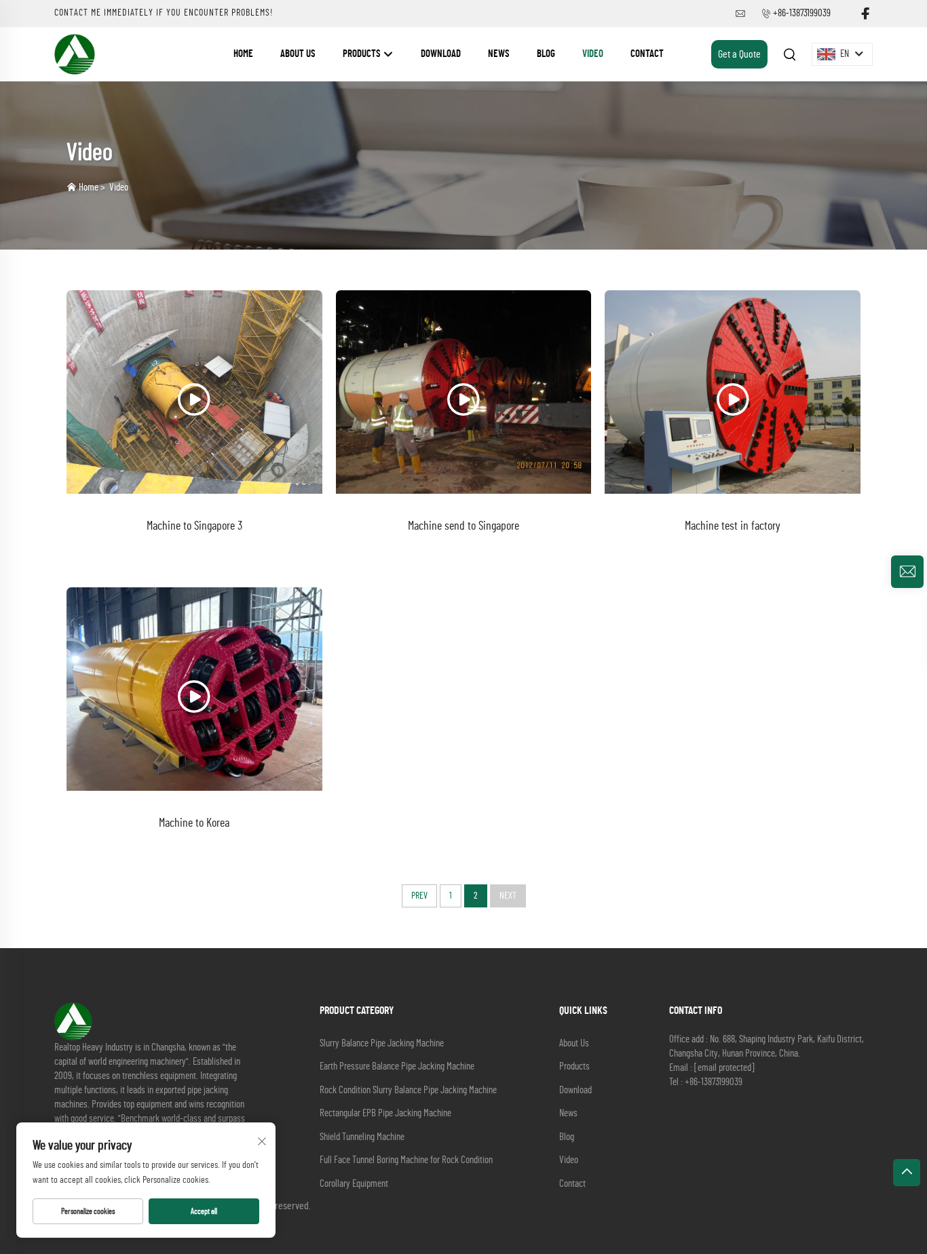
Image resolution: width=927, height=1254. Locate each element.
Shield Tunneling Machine (362, 1137)
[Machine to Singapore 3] (194, 392)
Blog (546, 54)
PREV (419, 896)
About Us (298, 54)
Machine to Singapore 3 (194, 526)
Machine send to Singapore (463, 526)
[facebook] (865, 13)
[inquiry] (907, 571)
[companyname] (74, 53)
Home (243, 54)
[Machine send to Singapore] (464, 392)
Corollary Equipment (354, 1184)
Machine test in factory (732, 526)
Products (363, 54)
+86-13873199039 (802, 13)
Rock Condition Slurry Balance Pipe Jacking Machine (408, 1090)
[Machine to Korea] (194, 689)
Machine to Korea (194, 823)
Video (592, 54)
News (499, 54)
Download (441, 54)
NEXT (507, 896)
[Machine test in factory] (732, 392)
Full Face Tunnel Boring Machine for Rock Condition (406, 1160)
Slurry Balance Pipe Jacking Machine (382, 1043)
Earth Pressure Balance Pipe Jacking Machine (397, 1066)
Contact (647, 54)
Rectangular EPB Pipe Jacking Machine (385, 1113)
